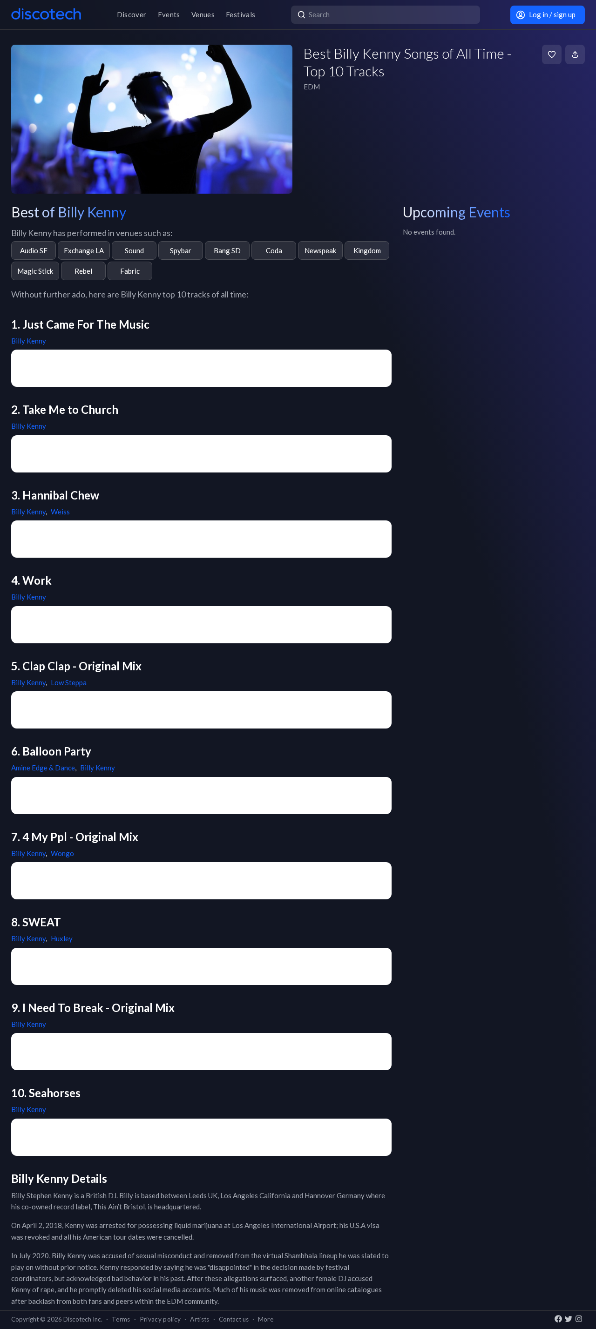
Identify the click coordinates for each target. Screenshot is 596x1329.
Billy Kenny (28, 341)
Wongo (62, 853)
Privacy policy (160, 1319)
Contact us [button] (234, 1319)
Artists (199, 1319)
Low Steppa (69, 682)
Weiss (60, 511)
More (265, 1319)
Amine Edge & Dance (43, 767)
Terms (121, 1319)
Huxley (62, 938)
